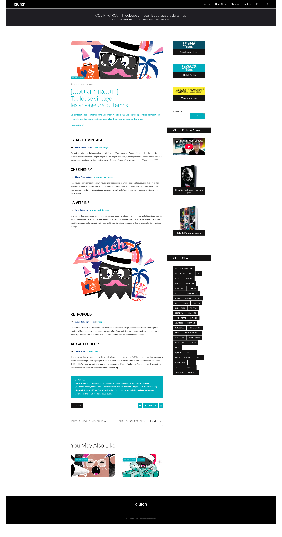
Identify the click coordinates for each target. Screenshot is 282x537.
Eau (177, 303)
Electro (196, 303)
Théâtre (190, 367)
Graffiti (192, 313)
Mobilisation (195, 328)
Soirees (198, 358)
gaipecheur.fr (95, 351)
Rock (177, 358)
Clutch (178, 283)
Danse (178, 298)
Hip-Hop (193, 318)
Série (192, 363)
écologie (192, 372)
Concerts (179, 288)
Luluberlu (179, 328)
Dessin (188, 298)
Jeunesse (179, 323)
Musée (178, 333)
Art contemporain (184, 268)
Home (114, 19)
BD (199, 273)
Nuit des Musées (192, 333)
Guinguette (180, 318)
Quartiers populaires (185, 353)
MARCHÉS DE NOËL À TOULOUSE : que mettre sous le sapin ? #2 (141, 469)
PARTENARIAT (194, 338)
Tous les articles (126, 19)
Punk (177, 348)
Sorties (141, 460)
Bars (191, 273)
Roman (187, 358)
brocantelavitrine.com (99, 210)
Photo (193, 343)
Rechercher (178, 111)
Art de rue (180, 273)
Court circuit (77, 78)
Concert (190, 283)
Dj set (198, 298)
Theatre (179, 367)
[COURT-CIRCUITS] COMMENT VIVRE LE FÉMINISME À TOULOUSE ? (93, 469)
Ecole (185, 303)
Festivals (179, 313)
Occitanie (179, 338)
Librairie (191, 323)
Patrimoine (180, 343)
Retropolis (100, 322)
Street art (180, 363)
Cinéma (178, 278)
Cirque (189, 278)
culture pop (192, 293)
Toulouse (77, 405)
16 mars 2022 (79, 84)
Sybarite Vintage (101, 147)
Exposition (180, 308)
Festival (193, 308)
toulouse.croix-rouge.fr (103, 177)
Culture (179, 293)
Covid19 (192, 288)
